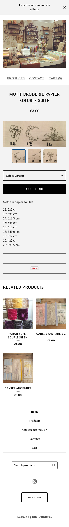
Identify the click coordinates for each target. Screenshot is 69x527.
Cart (34, 448)
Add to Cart (35, 189)
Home (34, 411)
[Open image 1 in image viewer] (34, 134)
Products (16, 78)
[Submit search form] (54, 465)
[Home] (34, 44)
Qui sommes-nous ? (34, 430)
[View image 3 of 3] (50, 156)
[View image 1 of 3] (19, 156)
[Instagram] (35, 481)
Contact (36, 78)
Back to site (34, 497)
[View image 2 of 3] (34, 156)
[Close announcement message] (65, 7)
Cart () (55, 78)
